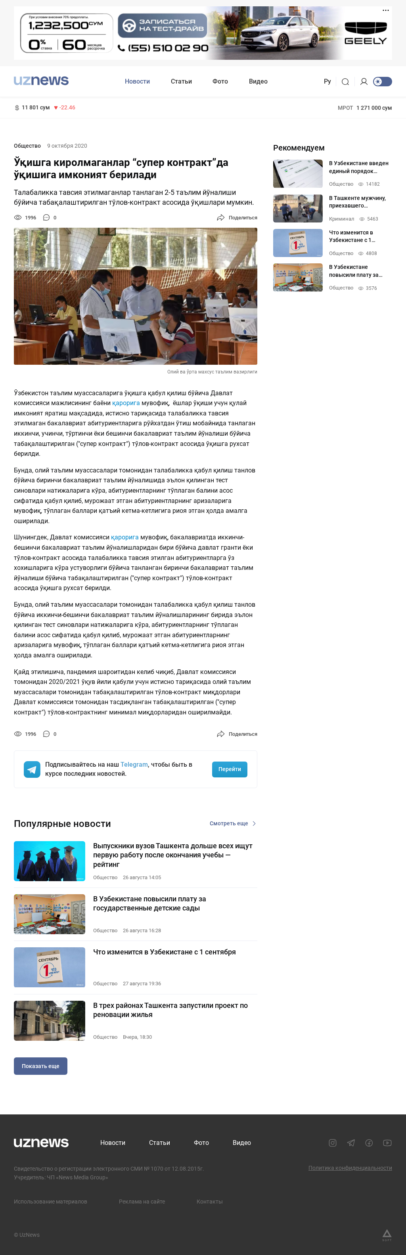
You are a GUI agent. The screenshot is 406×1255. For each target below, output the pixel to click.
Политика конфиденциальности (350, 1168)
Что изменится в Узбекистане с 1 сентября (164, 952)
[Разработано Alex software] (387, 1235)
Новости (137, 81)
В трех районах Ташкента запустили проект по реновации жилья (170, 1010)
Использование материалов (50, 1201)
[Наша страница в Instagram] (332, 1143)
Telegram (134, 764)
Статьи (181, 81)
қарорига (126, 403)
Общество (27, 146)
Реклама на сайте (142, 1201)
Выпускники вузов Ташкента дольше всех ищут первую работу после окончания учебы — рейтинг (173, 855)
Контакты (210, 1201)
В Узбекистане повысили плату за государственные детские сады (149, 903)
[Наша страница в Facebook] (369, 1143)
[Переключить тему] (382, 81)
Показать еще (40, 1066)
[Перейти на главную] (41, 81)
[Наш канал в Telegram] (351, 1143)
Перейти (229, 769)
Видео (258, 81)
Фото (220, 81)
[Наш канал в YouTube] (387, 1143)
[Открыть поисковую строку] (348, 81)
